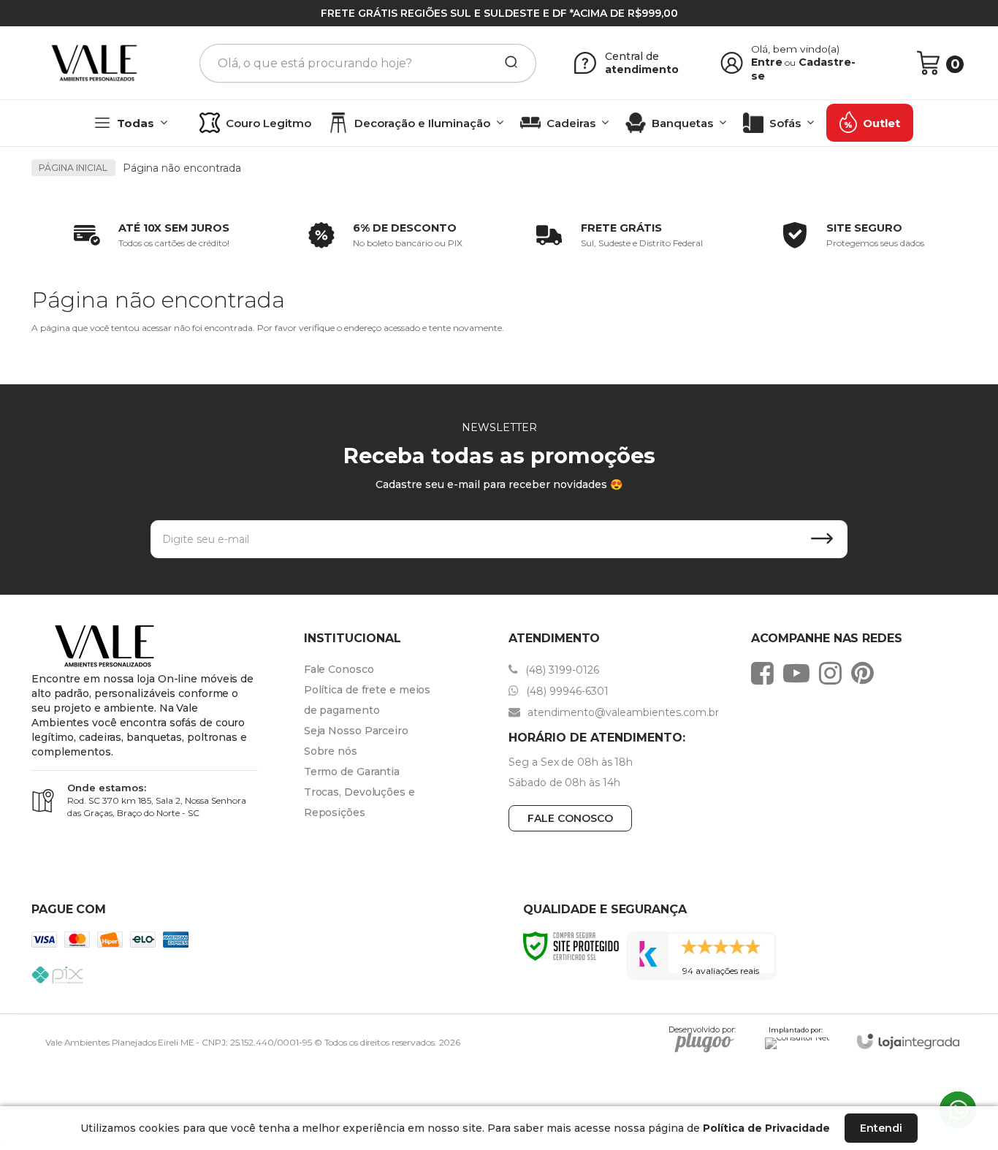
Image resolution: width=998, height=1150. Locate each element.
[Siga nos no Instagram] (834, 673)
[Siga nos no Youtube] (800, 673)
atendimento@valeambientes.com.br (622, 712)
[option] (148, 235)
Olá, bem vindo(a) (795, 49)
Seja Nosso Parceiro (356, 730)
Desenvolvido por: (702, 1032)
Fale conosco (570, 818)
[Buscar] (506, 62)
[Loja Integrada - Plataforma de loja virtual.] (908, 1041)
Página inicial (73, 167)
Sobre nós (330, 751)
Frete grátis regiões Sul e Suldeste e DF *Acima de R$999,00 (499, 13)
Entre (766, 62)
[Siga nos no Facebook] (766, 673)
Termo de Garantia (352, 771)
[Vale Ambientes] (94, 63)
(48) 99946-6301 (566, 691)
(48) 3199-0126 (560, 670)
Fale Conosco (339, 669)
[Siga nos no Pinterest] (866, 673)
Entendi (881, 1128)
